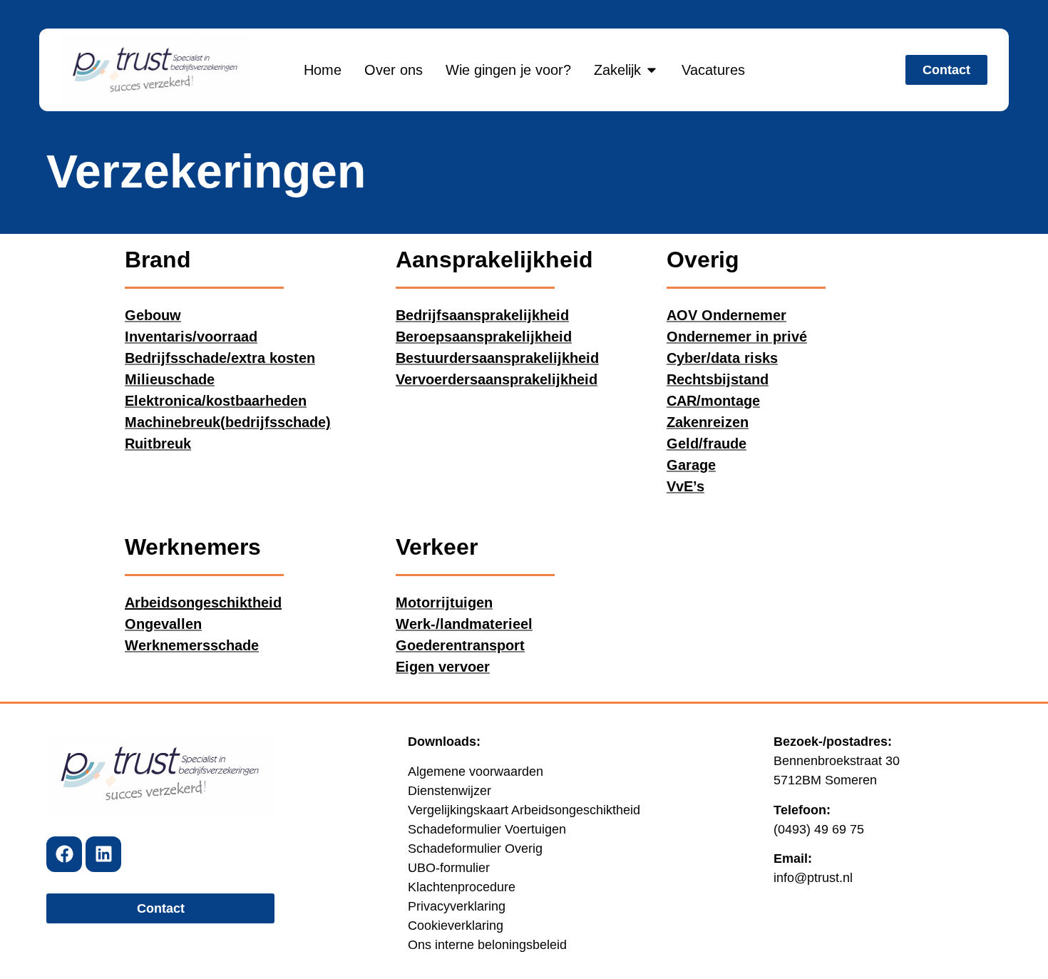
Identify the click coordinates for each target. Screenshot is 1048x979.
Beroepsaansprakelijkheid (484, 336)
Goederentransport (460, 645)
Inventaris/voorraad (191, 336)
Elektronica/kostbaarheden (216, 401)
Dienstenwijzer (449, 791)
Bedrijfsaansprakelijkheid (482, 315)
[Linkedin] (103, 854)
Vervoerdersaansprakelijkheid (496, 379)
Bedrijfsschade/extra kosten (220, 358)
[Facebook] (64, 854)
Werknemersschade (192, 645)
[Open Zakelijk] (651, 70)
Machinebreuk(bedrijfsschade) (228, 422)
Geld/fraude (706, 443)
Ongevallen (163, 624)
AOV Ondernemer (726, 315)
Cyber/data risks (722, 358)
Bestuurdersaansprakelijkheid (497, 358)
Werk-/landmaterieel (464, 624)
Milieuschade (170, 379)
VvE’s (685, 486)
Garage (691, 465)
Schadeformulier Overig (475, 848)
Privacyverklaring (456, 906)
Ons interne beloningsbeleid (487, 945)
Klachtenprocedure (461, 887)
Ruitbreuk (158, 443)
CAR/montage (713, 401)
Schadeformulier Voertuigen (487, 829)
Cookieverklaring (455, 925)
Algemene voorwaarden (475, 771)
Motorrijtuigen (444, 602)
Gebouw (153, 315)
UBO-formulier (449, 868)
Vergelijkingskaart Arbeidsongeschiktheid (524, 810)
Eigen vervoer (443, 667)
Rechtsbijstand (718, 379)
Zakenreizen (708, 422)
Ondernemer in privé (737, 336)
